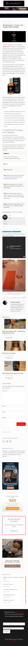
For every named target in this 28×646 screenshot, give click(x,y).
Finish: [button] (5, 221)
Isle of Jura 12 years (8, 353)
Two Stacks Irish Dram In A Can (12, 373)
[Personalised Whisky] (12, 511)
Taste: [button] (10, 218)
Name (4, 406)
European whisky (6, 46)
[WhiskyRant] (13, 3)
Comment (4, 390)
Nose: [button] (10, 215)
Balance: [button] (5, 223)
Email (3, 411)
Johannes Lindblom (15, 302)
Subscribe (6, 631)
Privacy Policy (14, 641)
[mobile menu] (2, 3)
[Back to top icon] (25, 643)
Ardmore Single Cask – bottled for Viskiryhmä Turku (13, 332)
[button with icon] (3, 441)
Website (4, 417)
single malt (10, 44)
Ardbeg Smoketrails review (9, 595)
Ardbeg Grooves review (8, 600)
